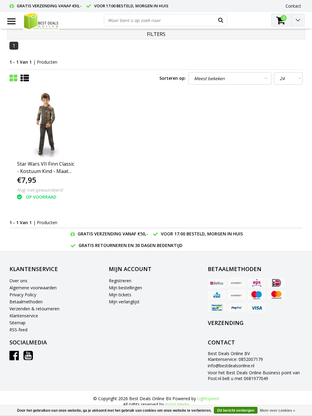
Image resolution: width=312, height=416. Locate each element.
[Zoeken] (220, 20)
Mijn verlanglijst (124, 302)
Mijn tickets (120, 295)
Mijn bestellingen (125, 288)
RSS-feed (18, 330)
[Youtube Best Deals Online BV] (28, 358)
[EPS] (256, 282)
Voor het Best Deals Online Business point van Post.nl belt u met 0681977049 (254, 375)
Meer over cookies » (277, 410)
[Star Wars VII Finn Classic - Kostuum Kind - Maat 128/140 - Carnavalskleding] (46, 125)
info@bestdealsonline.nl (231, 365)
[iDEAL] (276, 282)
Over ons (18, 281)
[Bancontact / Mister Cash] (217, 307)
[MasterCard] (276, 295)
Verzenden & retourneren (34, 309)
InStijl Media (177, 404)
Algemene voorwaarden (33, 288)
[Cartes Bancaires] (237, 282)
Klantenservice (23, 316)
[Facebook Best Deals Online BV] (14, 358)
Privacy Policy (22, 295)
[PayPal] (237, 307)
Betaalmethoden (26, 302)
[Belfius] (217, 282)
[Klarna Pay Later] (237, 295)
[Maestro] (256, 295)
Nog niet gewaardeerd (40, 190)
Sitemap (17, 323)
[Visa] (256, 307)
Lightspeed (208, 398)
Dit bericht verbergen (235, 410)
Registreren (120, 281)
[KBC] (217, 295)
